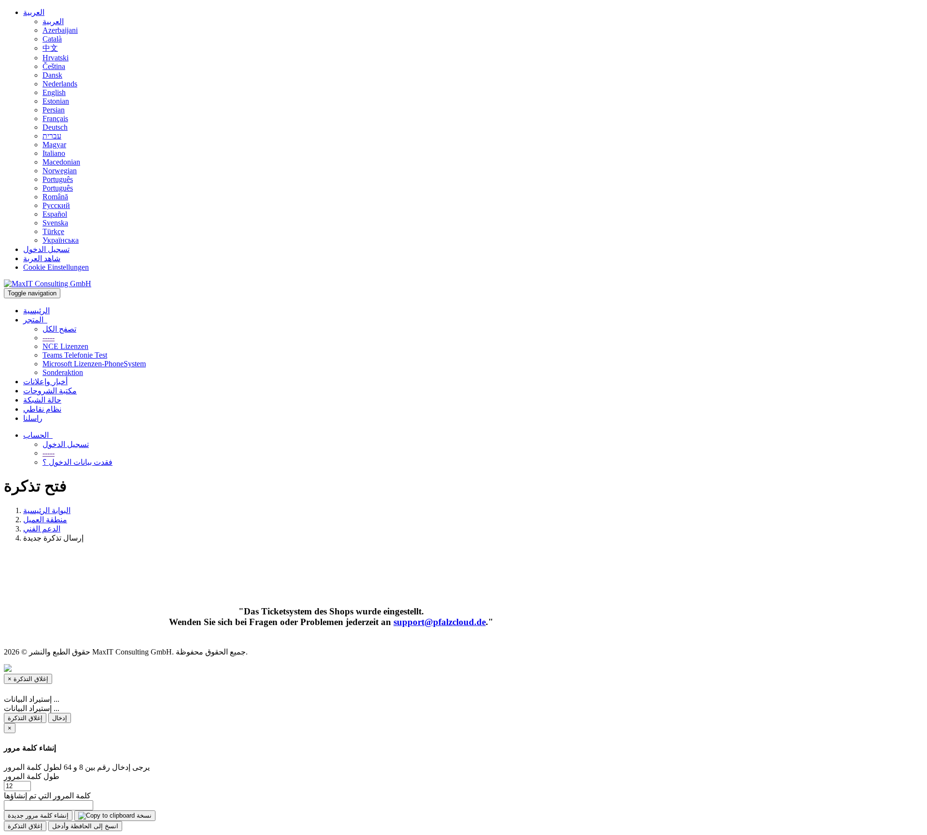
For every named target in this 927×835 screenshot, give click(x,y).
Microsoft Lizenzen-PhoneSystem (94, 364)
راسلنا (32, 418)
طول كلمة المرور (31, 776)
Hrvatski (55, 58)
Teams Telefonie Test (74, 355)
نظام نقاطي (42, 409)
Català (52, 39)
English (54, 92)
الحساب (38, 435)
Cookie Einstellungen (56, 267)
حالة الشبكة (42, 400)
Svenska (55, 223)
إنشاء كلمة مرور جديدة (38, 815)
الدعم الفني (41, 529)
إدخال (59, 718)
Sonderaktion (62, 372)
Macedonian (61, 162)
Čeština (53, 66)
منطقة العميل (45, 519)
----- (48, 338)
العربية (33, 12)
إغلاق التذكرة (25, 718)
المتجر (35, 320)
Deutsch (55, 127)
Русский (56, 205)
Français (55, 118)
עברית (51, 136)
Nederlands (59, 84)
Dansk (52, 75)
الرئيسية (36, 310)
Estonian (55, 101)
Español (54, 214)
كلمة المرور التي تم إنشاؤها (47, 796)
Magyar (54, 144)
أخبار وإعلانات (45, 381)
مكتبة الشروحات (50, 391)
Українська (60, 240)
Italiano (53, 153)
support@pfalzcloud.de (439, 622)
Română (55, 197)
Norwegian (59, 171)
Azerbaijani (60, 30)
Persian (53, 110)
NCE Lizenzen (65, 346)
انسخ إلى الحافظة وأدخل (85, 826)
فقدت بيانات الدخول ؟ (77, 462)
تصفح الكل (59, 329)
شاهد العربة (41, 258)
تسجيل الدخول (46, 249)
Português (57, 179)
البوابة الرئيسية (46, 510)
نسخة (143, 815)
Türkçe (53, 231)
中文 (50, 48)
